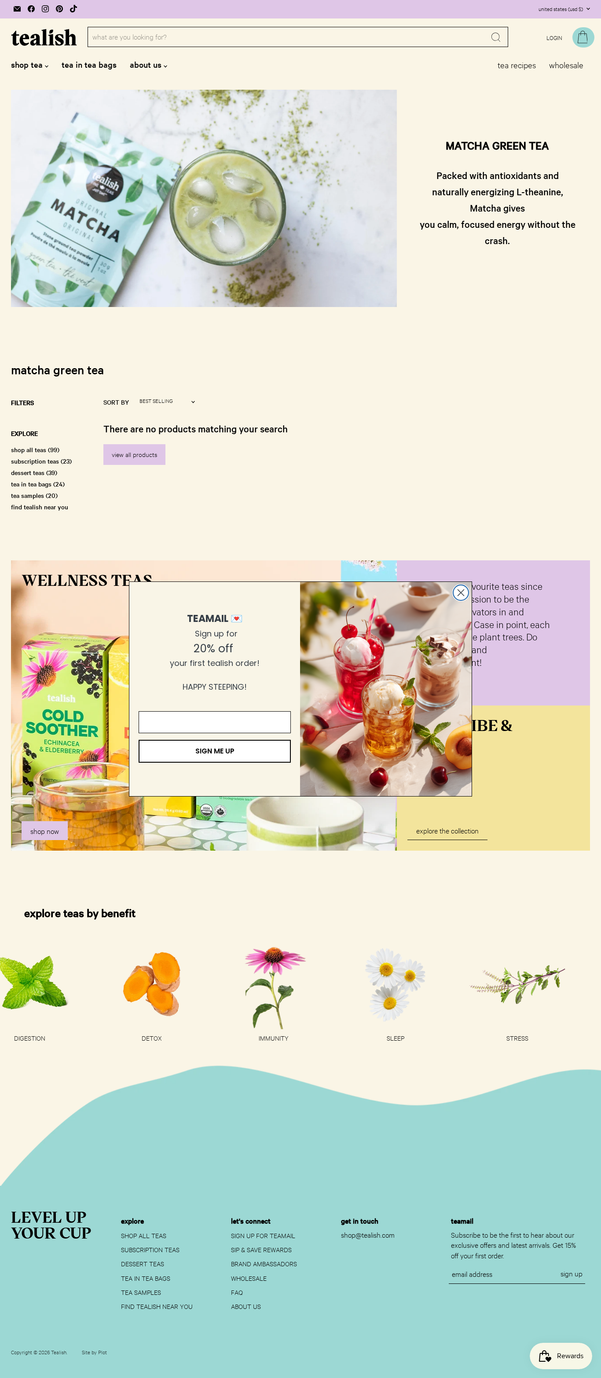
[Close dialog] (461, 592)
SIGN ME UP (215, 751)
